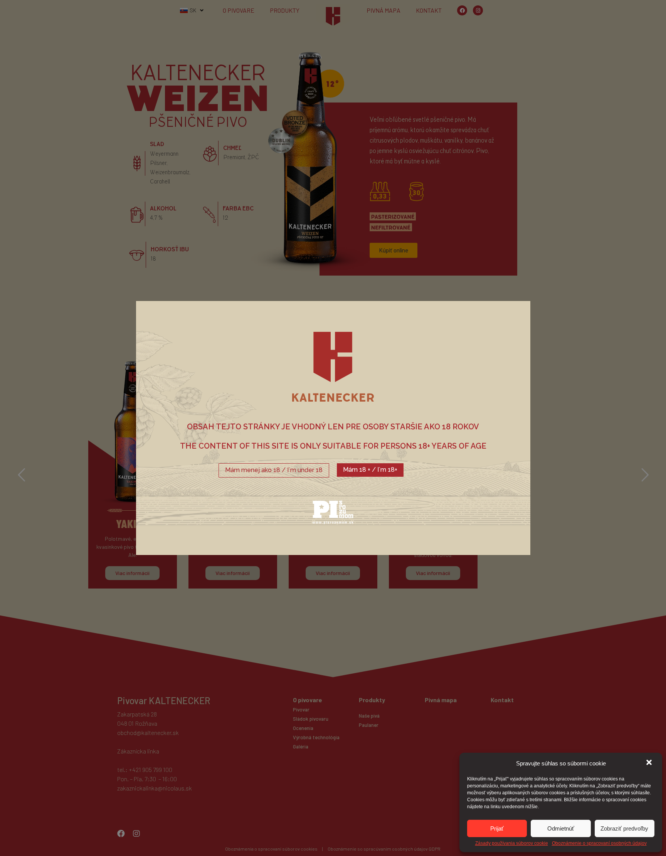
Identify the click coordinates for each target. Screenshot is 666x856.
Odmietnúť (560, 828)
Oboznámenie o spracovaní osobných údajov (599, 843)
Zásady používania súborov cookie (511, 843)
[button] (649, 763)
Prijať (497, 828)
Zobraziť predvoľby (624, 828)
